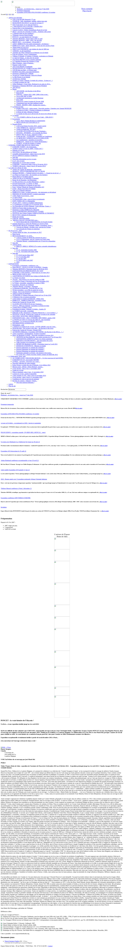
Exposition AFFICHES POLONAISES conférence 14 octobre (36, 12)
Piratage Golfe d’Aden (19, 65)
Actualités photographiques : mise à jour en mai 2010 (28, 154)
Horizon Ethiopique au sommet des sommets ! (30, 347)
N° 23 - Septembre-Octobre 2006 (26, 250)
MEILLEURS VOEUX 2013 (21, 274)
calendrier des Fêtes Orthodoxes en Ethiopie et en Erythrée (30, 52)
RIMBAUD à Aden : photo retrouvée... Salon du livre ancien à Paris (33, 45)
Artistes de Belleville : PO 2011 (26, 129)
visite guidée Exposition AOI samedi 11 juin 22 (15, 470)
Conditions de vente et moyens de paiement (25, 379)
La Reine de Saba (17, 107)
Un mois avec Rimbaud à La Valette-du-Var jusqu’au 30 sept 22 (20, 442)
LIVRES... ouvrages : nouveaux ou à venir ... (26, 361)
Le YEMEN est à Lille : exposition (23, 311)
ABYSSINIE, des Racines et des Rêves (28, 91)
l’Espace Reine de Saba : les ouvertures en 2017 (27, 232)
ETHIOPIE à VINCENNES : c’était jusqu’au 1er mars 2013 (31, 272)
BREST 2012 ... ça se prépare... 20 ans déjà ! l (26, 42)
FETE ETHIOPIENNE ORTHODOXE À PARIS (27, 211)
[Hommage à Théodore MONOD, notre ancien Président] (62, 549)
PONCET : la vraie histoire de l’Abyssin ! (25, 37)
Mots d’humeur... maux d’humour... (23, 63)
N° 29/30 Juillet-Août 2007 (24, 260)
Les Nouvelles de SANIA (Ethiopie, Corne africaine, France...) (31, 206)
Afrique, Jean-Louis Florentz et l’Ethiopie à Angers (28, 292)
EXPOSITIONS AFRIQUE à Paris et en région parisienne (34, 339)
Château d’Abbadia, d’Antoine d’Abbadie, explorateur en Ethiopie (32, 56)
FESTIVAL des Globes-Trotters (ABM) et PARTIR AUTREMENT (33, 213)
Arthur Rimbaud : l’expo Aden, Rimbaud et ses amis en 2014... (31, 84)
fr (6, 14)
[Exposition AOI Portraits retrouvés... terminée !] (62, 695)
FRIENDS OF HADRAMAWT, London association (28, 194)
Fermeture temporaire (23, 10)
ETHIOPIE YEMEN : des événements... (24, 147)
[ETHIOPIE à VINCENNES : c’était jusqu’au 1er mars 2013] (62, 686)
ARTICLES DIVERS (15, 18)
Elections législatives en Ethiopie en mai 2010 (26, 185)
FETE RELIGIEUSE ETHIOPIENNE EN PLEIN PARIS (34, 222)
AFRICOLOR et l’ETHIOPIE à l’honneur (25, 178)
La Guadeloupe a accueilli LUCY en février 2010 (27, 204)
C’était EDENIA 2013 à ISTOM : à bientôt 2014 (27, 26)
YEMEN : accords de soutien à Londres (28, 143)
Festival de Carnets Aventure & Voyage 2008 (30, 101)
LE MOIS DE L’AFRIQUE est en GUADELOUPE (32, 138)
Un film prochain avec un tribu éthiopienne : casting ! (28, 182)
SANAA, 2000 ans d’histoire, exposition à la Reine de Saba (30, 306)
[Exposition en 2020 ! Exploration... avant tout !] (62, 717)
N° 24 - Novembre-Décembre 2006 (27, 251)
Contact (50, 946)
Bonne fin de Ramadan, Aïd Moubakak (24, 180)
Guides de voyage (17, 370)
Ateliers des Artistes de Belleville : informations (26, 169)
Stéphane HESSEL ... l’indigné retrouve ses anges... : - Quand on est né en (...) (36, 173)
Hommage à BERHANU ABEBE (23, 73)
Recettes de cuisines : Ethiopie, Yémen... (24, 381)
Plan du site (12, 386)
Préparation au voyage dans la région (23, 162)
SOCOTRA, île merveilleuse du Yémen (24, 152)
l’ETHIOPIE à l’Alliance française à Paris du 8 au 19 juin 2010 (31, 295)
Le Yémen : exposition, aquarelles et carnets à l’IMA (28, 283)
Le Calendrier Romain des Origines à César (25, 61)
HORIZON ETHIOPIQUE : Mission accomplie (31, 346)
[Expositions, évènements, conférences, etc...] (62, 650)
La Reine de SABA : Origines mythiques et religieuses (33, 110)
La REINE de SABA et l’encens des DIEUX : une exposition (31, 319)
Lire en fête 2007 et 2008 (24, 96)
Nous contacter (86, 9)
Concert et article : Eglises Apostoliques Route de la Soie (29, 30)
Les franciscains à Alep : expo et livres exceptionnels (28, 199)
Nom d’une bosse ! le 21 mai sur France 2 (25, 25)
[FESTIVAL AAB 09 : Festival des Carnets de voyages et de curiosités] (62, 616)
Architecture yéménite (19, 79)
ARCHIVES (16, 87)
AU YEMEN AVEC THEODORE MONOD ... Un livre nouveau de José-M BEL (37, 358)
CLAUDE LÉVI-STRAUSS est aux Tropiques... (31, 131)
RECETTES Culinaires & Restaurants (24, 215)
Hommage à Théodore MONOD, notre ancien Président (29, 86)
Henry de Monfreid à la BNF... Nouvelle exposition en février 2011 (33, 335)
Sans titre (15, 157)
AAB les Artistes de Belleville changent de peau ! (31, 237)
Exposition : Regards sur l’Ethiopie (23, 285)
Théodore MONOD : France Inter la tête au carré (27, 38)
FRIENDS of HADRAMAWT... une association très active (34, 340)
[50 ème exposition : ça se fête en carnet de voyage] (62, 560)
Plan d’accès (16, 234)
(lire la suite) (118, 399)
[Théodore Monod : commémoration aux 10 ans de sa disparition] (62, 582)
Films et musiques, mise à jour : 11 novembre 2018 (27, 372)
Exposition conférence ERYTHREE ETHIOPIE (16, 498)
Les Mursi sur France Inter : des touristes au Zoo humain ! (30, 175)
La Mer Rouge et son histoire (21, 77)
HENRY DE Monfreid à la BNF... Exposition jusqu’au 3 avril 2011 (37, 344)
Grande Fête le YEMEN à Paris (22, 307)
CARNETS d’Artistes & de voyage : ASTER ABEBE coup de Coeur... (34, 326)
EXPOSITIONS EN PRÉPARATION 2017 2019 (27, 271)
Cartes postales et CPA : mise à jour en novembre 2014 (29, 375)
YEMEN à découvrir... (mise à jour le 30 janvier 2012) (29, 166)
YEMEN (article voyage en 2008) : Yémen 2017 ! (27, 148)
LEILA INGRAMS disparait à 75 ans (23, 19)
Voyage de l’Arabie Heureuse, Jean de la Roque (27, 75)
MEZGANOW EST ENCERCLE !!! (27, 122)
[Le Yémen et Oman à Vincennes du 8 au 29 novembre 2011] (62, 627)
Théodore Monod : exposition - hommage (25, 286)
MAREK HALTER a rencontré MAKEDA (25, 72)
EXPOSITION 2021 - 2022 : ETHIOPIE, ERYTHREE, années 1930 (33, 318)
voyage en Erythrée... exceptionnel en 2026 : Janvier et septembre (21, 423)
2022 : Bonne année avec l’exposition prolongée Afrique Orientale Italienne (24, 479)
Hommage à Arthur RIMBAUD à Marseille (25, 210)
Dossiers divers (17, 124)
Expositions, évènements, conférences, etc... (25, 265)
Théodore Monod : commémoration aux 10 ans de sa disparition (35, 241)
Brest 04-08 (19, 93)
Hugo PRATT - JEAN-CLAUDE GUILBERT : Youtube (30, 267)
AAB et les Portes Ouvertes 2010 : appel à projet (31, 126)
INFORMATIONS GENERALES (23, 323)
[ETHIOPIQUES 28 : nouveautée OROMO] (62, 665)
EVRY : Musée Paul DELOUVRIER (23, 189)
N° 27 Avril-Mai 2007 (23, 257)
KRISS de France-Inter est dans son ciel (24, 208)
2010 (17, 262)
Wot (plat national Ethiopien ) (25, 382)
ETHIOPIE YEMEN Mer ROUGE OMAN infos (24, 145)
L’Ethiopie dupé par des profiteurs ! (23, 33)
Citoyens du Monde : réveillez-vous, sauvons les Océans (33, 227)
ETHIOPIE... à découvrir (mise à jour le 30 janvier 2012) (29, 164)
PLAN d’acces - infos (15, 230)
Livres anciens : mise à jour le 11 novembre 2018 (27, 377)
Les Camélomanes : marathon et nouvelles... (29, 140)
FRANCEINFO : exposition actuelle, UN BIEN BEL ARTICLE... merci (23, 432)
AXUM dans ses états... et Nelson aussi (24, 70)
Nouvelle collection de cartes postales (23, 363)
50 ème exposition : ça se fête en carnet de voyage (27, 290)
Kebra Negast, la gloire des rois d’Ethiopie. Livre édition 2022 (31, 365)
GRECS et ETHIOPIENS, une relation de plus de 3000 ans (30, 49)
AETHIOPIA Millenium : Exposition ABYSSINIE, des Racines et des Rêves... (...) (37, 332)
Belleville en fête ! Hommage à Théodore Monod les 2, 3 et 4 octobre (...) (34, 313)
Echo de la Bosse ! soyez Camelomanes (24, 54)
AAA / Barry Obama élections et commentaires (30, 121)
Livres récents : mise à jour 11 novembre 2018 (26, 368)
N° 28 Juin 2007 (21, 258)
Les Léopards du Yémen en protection (28, 229)
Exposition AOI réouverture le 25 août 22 (13, 451)
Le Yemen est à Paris (18, 278)
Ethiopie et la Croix (18, 150)
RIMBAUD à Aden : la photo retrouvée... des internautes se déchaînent (34, 192)
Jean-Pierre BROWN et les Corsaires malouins (26, 59)
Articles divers (16, 244)
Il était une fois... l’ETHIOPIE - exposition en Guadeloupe (34, 136)
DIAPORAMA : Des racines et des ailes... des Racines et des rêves (32, 328)
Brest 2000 (19, 100)
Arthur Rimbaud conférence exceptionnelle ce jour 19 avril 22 (20, 460)
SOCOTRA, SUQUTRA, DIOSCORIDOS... (26, 316)
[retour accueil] (1, 2)
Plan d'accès (87, 11)
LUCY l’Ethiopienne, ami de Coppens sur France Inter (33, 239)
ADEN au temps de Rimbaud (21, 293)
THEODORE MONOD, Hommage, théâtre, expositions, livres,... (32, 225)
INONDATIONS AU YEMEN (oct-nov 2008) (26, 68)
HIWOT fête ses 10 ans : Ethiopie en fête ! (29, 134)
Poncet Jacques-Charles (12, 941)
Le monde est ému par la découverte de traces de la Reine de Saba (36, 114)
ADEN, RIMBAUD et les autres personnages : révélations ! (30, 44)
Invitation (4, 507)
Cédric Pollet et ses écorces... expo (23, 196)
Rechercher (4, 389)
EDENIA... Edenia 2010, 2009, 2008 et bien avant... (32, 94)
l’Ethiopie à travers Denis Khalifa (22, 35)
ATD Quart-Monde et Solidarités (22, 66)
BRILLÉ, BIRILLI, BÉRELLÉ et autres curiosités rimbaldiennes (36, 246)
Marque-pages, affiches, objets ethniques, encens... (27, 367)
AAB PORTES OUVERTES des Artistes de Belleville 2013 (31, 276)
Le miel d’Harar (17, 197)
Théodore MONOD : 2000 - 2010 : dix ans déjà (27, 40)
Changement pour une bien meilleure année (29, 103)
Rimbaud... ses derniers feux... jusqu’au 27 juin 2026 (33, 9)
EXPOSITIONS (14, 264)
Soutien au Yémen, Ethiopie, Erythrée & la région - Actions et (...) (32, 80)
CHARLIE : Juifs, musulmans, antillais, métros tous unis (29, 21)
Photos (14, 89)
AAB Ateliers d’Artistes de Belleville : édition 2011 (28, 299)
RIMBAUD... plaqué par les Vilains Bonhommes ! (31, 141)
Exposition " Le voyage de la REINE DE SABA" (27, 321)
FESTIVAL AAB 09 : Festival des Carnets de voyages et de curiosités (33, 314)
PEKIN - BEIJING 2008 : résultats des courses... (31, 105)
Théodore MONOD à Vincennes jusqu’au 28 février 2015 (30, 269)
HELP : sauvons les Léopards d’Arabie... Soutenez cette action (31, 31)
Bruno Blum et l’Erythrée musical (22, 176)
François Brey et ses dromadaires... (23, 28)
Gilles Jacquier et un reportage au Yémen (28, 342)
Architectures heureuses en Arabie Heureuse (29, 98)
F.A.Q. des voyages (18, 161)
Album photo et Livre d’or (20, 47)
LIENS (11, 384)
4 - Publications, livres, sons (17, 356)
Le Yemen (15, 115)
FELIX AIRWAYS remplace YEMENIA (25, 155)
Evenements (16, 119)
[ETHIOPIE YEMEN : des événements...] (62, 604)
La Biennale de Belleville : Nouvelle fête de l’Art (27, 288)
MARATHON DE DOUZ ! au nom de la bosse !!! (27, 23)
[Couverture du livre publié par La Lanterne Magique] (6, 747)
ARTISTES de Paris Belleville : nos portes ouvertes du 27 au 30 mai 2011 (39, 337)
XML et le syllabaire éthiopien (21, 190)
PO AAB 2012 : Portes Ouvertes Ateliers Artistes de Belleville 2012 (37, 354)
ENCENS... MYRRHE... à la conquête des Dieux (31, 133)
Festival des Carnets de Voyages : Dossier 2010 (26, 330)
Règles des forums (18, 217)
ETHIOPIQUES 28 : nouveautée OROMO (25, 360)
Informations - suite (18, 325)
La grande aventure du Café (20, 82)
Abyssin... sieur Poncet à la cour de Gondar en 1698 (28, 279)
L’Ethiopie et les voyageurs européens (24, 297)
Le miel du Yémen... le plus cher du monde (25, 58)
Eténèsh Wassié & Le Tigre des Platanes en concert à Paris (30, 223)
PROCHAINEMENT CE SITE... (22, 236)
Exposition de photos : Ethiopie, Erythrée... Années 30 (29, 309)
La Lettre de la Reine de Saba (18, 168)
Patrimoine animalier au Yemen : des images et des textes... (34, 353)
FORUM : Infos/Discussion (20, 218)
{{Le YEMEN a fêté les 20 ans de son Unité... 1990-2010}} (34, 117)
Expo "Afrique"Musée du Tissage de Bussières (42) (28, 187)
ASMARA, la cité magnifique (21, 51)
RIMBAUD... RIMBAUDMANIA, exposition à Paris (29, 300)
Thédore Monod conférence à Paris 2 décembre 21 (16, 488)
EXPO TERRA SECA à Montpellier (23, 201)
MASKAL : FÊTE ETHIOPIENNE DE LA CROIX (28, 171)
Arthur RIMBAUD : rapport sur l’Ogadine (29, 127)
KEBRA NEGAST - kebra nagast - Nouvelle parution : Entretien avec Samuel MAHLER (43, 108)
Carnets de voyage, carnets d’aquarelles (24, 374)
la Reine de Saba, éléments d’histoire (27, 112)
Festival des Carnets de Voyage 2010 (23, 302)
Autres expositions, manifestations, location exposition (29, 333)
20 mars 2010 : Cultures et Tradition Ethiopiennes (27, 203)
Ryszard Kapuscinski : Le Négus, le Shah (25, 183)
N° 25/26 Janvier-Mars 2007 (25, 255)
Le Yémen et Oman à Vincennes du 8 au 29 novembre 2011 (30, 281)
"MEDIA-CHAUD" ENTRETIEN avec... (25, 220)
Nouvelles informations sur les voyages (24, 159)
